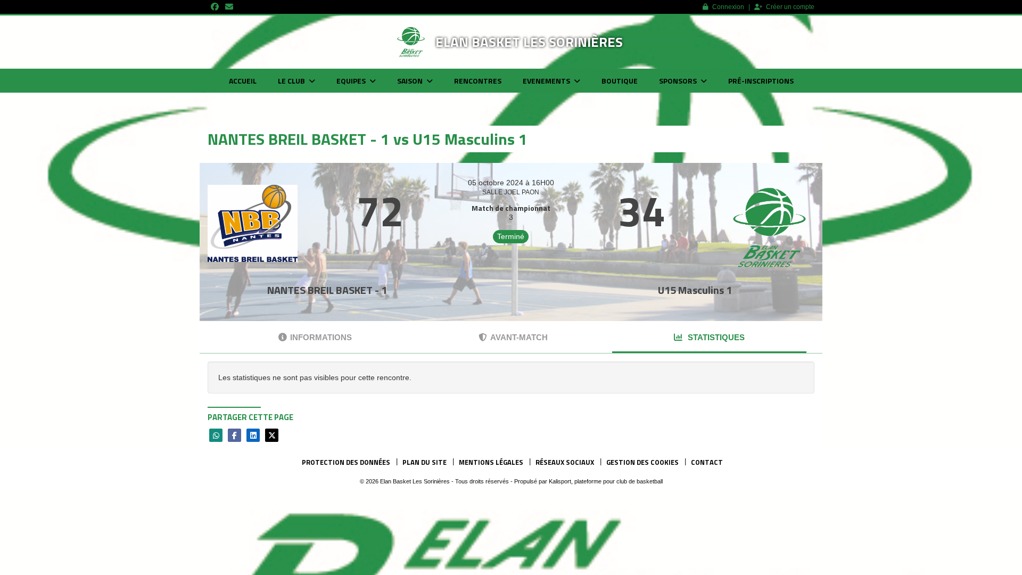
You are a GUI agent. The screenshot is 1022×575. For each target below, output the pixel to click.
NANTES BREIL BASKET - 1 (327, 290)
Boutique (619, 80)
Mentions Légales (491, 462)
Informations (321, 337)
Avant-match (519, 337)
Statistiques (715, 337)
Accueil (243, 80)
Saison (410, 80)
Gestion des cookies (642, 462)
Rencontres (477, 80)
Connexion (728, 7)
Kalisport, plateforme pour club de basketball (606, 481)
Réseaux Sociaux (564, 462)
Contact (707, 462)
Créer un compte (790, 7)
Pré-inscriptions (761, 80)
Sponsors (678, 80)
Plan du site (424, 462)
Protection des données (346, 462)
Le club (292, 80)
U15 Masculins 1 (695, 290)
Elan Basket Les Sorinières (529, 41)
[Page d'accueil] (411, 42)
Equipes (351, 80)
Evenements (547, 80)
